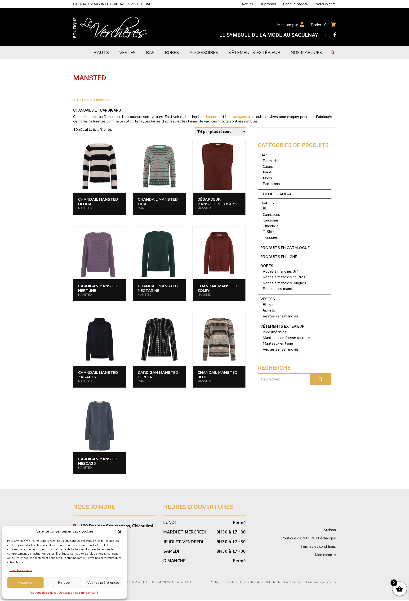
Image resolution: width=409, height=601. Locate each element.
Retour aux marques (93, 100)
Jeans (267, 172)
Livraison (328, 530)
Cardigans (271, 220)
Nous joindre (325, 4)
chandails (212, 116)
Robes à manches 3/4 (281, 271)
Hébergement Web (159, 582)
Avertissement (293, 582)
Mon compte (287, 24)
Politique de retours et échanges (308, 538)
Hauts (101, 52)
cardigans (239, 116)
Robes (172, 52)
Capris (268, 166)
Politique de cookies (42, 593)
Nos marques (306, 52)
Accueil (247, 4)
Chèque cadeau (295, 4)
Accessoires (203, 52)
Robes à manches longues (284, 283)
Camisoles (271, 214)
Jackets (269, 310)
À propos (268, 4)
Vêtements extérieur (254, 52)
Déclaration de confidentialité (78, 593)
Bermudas (271, 160)
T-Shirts (269, 231)
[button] (119, 531)
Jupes (267, 178)
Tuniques (270, 237)
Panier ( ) (320, 24)
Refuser (64, 582)
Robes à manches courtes (284, 277)
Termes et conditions (318, 546)
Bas (150, 52)
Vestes (127, 52)
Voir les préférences (103, 582)
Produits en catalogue (285, 247)
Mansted (89, 116)
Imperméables (275, 332)
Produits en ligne (278, 256)
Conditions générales (321, 582)
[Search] (320, 379)
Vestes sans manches (281, 316)
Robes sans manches (280, 288)
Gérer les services (20, 570)
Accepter (25, 582)
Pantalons (271, 183)
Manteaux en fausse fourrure (286, 337)
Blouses (269, 208)
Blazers (269, 304)
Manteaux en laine (278, 343)
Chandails (271, 226)
